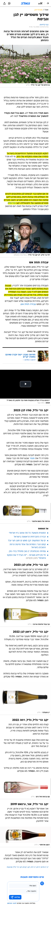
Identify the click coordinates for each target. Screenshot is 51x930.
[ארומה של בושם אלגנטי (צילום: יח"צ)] (25, 513)
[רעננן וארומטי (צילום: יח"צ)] (25, 837)
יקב (28, 867)
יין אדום (43, 867)
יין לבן (38, 867)
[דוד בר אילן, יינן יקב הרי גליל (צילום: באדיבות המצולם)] (25, 236)
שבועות (10, 867)
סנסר (32, 458)
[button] (40, 3)
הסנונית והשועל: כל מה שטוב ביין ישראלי (27, 533)
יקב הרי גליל (17, 867)
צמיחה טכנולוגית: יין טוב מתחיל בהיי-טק (27, 551)
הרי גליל (12, 203)
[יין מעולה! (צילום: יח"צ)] (25, 698)
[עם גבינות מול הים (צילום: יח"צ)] (25, 788)
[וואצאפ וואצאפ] (9, 3)
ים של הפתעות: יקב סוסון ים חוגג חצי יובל (27, 541)
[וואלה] (25, 3)
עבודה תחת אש (28, 304)
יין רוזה (33, 867)
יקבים (25, 867)
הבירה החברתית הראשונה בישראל (30, 537)
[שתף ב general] (4, 3)
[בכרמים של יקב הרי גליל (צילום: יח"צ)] (25, 66)
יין (47, 867)
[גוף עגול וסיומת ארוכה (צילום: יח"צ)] (25, 616)
